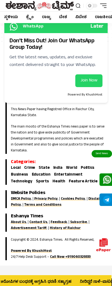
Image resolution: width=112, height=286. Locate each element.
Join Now (88, 80)
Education (41, 175)
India (58, 168)
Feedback (59, 222)
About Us (18, 222)
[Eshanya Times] (39, 6)
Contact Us (38, 222)
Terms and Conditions (42, 205)
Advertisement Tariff (28, 228)
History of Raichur (65, 228)
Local (16, 168)
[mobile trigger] (102, 6)
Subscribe (78, 222)
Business (19, 175)
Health (58, 182)
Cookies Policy (73, 199)
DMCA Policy (21, 199)
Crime (29, 168)
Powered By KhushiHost (31, 251)
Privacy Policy (46, 199)
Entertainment (68, 175)
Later (97, 27)
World (71, 168)
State (44, 168)
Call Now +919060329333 (70, 257)
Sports (42, 182)
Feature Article (83, 182)
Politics (87, 168)
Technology (21, 182)
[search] (78, 5)
